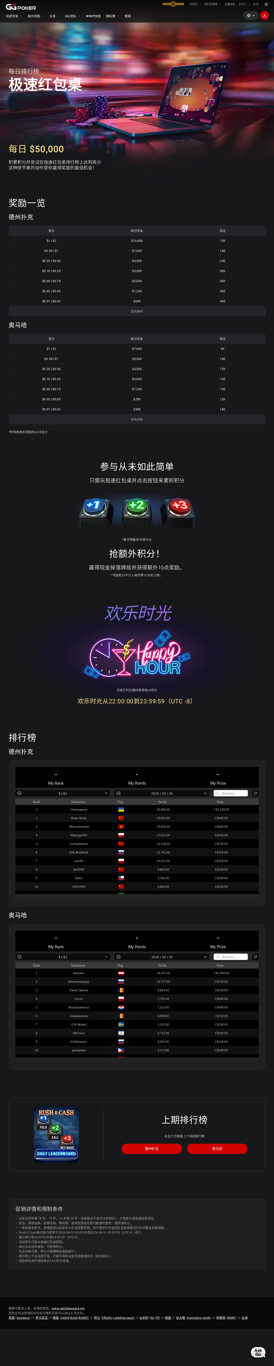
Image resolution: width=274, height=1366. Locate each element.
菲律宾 (220, 1317)
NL (152, 1317)
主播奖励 (230, 4)
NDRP (231, 1317)
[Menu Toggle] (266, 4)
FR (157, 1317)
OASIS (65, 1317)
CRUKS (107, 1317)
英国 (12, 1317)
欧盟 (168, 1317)
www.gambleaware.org (68, 1308)
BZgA (74, 1317)
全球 (244, 1317)
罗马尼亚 (42, 1317)
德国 (56, 1317)
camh (206, 1317)
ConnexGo (194, 1317)
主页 (256, 4)
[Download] (264, 15)
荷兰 (97, 1317)
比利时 (144, 1317)
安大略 (180, 1317)
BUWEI (83, 1317)
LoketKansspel (123, 1317)
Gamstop (23, 1317)
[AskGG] (258, 1352)
